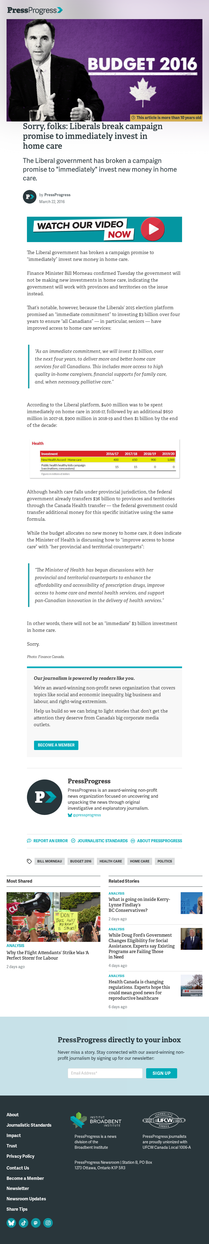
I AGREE (184, 1224)
